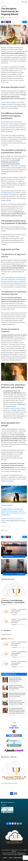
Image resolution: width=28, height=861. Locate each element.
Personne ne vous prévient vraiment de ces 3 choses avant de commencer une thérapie (16, 702)
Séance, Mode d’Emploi (19, 857)
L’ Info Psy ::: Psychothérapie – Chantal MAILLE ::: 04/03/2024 (19, 643)
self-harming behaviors (7, 192)
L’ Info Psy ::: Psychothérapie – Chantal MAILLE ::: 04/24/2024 (13, 601)
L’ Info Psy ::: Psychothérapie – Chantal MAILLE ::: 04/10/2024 (19, 620)
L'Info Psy (5, 530)
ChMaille (4, 604)
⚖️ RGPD (10, 857)
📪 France (3, 805)
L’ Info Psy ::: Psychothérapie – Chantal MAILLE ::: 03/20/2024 (19, 663)
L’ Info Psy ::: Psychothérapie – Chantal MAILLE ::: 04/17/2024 (19, 611)
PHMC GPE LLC (21, 854)
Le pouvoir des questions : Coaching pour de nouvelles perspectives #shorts (15, 679)
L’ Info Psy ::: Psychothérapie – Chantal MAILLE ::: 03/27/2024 (19, 653)
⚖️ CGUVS (4, 857)
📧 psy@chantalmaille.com (7, 802)
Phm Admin (8, 17)
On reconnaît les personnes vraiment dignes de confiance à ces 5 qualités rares (16, 687)
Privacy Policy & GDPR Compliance (9, 783)
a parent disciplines (10, 102)
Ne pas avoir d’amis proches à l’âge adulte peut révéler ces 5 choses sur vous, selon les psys (17, 695)
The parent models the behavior (12, 408)
